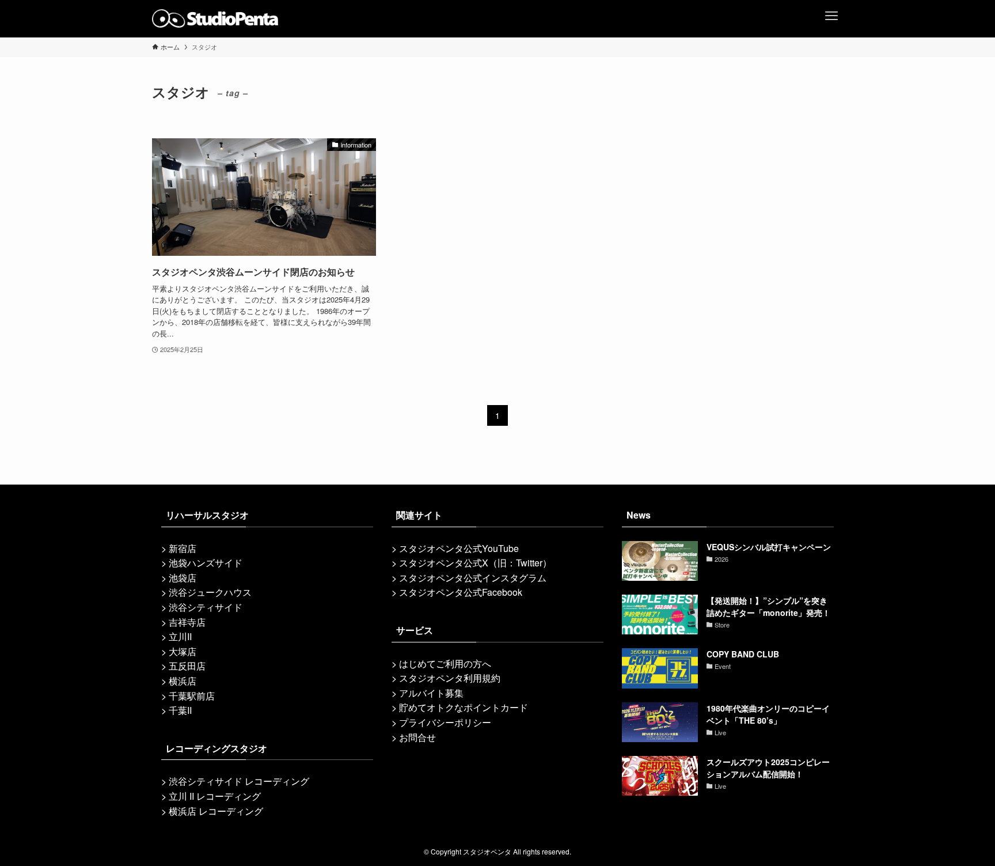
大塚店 (182, 651)
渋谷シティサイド (205, 607)
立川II (180, 636)
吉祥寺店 (187, 622)
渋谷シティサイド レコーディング (239, 781)
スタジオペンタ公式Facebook (460, 592)
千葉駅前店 (192, 695)
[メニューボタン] (831, 11)
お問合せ (417, 737)
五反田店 (187, 665)
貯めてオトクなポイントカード (463, 707)
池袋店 (182, 577)
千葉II (180, 710)
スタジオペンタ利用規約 (449, 678)
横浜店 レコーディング (216, 811)
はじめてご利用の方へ (445, 663)
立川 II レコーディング (215, 796)
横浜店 (182, 680)
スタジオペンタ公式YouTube (459, 548)
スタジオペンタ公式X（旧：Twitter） (475, 562)
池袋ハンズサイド (205, 562)
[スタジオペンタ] (215, 18)
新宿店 (182, 548)
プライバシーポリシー (445, 722)
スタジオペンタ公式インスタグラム (472, 577)
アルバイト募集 (431, 692)
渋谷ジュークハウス (210, 592)
